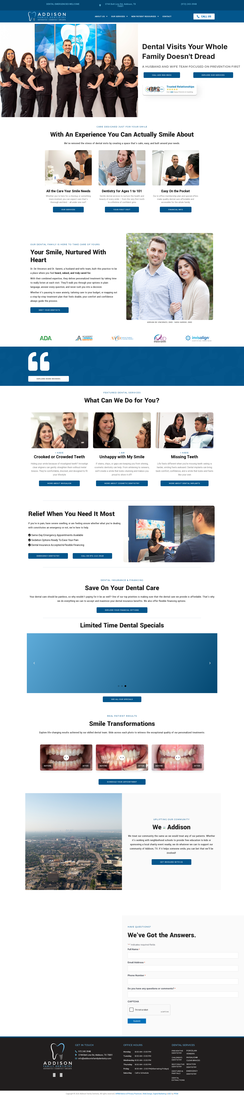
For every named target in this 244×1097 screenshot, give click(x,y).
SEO (169, 1094)
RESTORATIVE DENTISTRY (178, 1065)
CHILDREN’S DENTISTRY (177, 1058)
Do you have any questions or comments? (152, 988)
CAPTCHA (133, 1001)
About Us (100, 16)
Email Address (136, 962)
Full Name (134, 949)
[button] (34, 663)
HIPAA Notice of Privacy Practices (129, 1094)
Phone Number (137, 975)
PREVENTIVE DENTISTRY (177, 1052)
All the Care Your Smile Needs (68, 191)
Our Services (118, 16)
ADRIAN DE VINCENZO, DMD (160, 322)
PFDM (176, 1094)
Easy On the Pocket (175, 191)
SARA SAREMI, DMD (183, 322)
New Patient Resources (143, 16)
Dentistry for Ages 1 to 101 (122, 191)
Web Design (147, 1094)
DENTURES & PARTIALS (177, 1072)
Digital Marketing (159, 1094)
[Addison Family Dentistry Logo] (47, 16)
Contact (166, 16)
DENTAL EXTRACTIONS (178, 1079)
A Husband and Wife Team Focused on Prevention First (191, 66)
